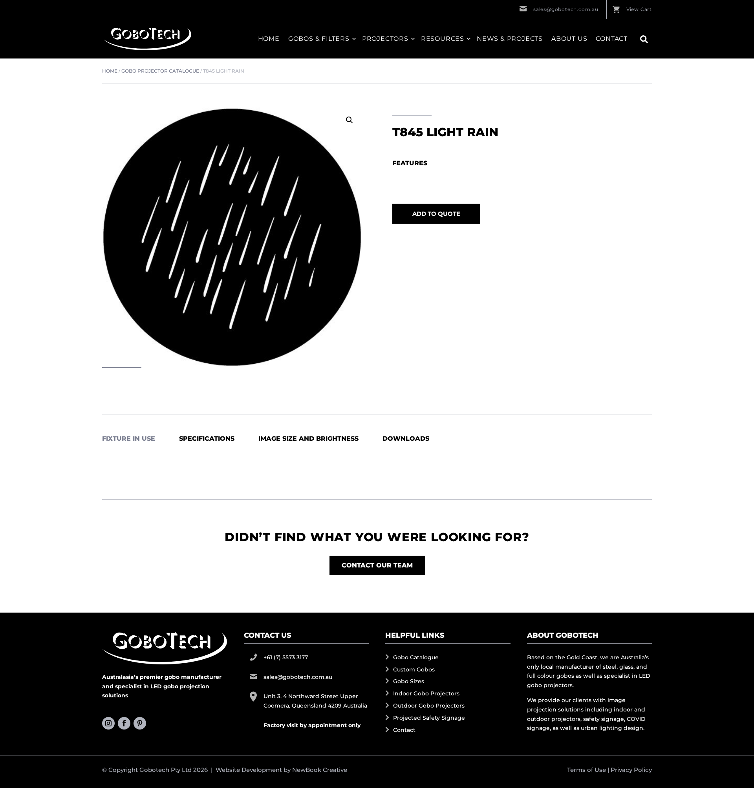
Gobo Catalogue (416, 657)
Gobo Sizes (408, 681)
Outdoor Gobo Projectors (429, 705)
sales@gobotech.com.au (565, 9)
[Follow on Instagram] (108, 723)
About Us (569, 39)
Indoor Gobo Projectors (426, 693)
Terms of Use (586, 769)
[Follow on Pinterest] (140, 723)
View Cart (639, 9)
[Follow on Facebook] (124, 723)
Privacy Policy (631, 769)
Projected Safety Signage (429, 717)
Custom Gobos (414, 669)
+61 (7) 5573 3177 (286, 657)
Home (269, 39)
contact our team (377, 565)
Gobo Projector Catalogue (160, 71)
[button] (349, 120)
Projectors (385, 39)
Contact (612, 39)
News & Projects (510, 39)
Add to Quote (436, 213)
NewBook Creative (319, 769)
